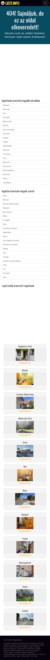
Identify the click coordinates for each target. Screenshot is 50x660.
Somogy (6, 257)
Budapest (6, 105)
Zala (4, 277)
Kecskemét (7, 166)
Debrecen (6, 150)
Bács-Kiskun (7, 212)
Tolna (5, 265)
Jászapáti (6, 117)
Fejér (4, 224)
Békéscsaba (7, 121)
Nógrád (5, 249)
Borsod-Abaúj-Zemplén (11, 204)
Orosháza (6, 134)
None (5, 196)
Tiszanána (6, 154)
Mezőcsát (6, 162)
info (12, 3)
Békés (5, 216)
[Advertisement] (25, 72)
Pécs (5, 158)
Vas (4, 269)
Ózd (4, 113)
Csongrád (6, 220)
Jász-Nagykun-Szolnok (11, 240)
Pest (4, 253)
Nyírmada (6, 174)
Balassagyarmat (8, 170)
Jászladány (7, 183)
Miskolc (5, 125)
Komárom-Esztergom (10, 245)
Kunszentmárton (8, 130)
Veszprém (6, 273)
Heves (5, 236)
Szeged (5, 138)
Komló (5, 178)
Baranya (6, 200)
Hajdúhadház (7, 146)
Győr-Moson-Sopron (10, 228)
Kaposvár (6, 109)
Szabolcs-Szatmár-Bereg (12, 261)
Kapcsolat (17, 640)
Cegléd (5, 142)
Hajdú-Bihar (7, 232)
